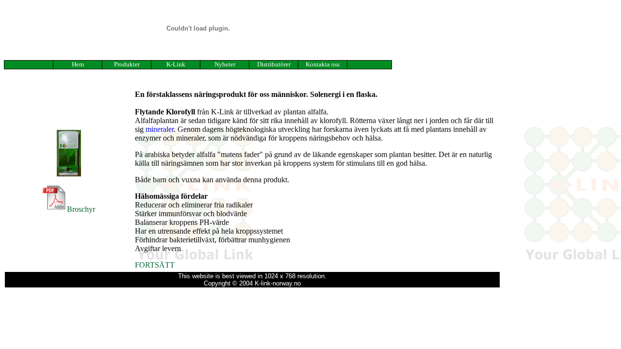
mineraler (160, 129)
